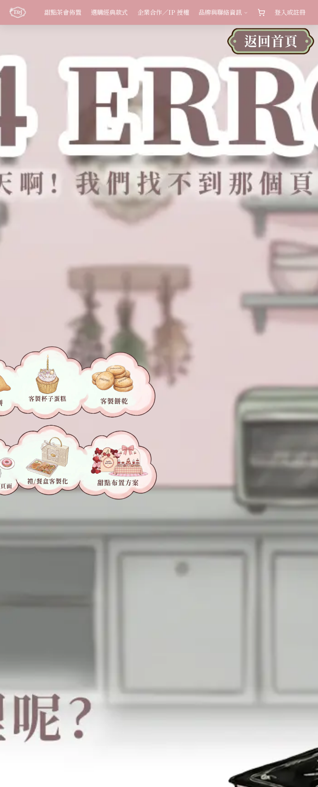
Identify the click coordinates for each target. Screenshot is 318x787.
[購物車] (261, 12)
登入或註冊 (290, 12)
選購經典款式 (109, 12)
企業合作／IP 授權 (163, 12)
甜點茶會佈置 (62, 12)
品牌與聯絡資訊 (220, 12)
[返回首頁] (270, 45)
